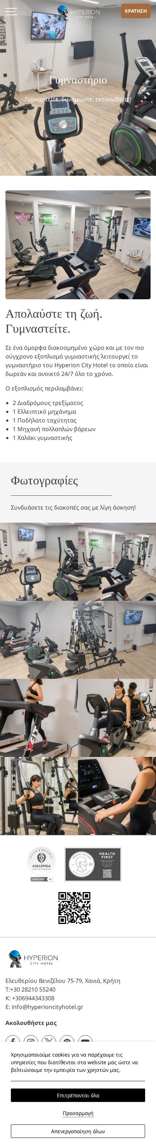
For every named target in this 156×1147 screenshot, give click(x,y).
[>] (11, 11)
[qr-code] (74, 907)
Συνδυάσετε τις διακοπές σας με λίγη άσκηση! (73, 507)
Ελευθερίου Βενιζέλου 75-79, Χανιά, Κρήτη (62, 981)
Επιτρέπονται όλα (78, 1095)
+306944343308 (33, 998)
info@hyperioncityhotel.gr (47, 1007)
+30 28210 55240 (33, 989)
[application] (41, 864)
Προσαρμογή (78, 1113)
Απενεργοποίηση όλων (78, 1131)
